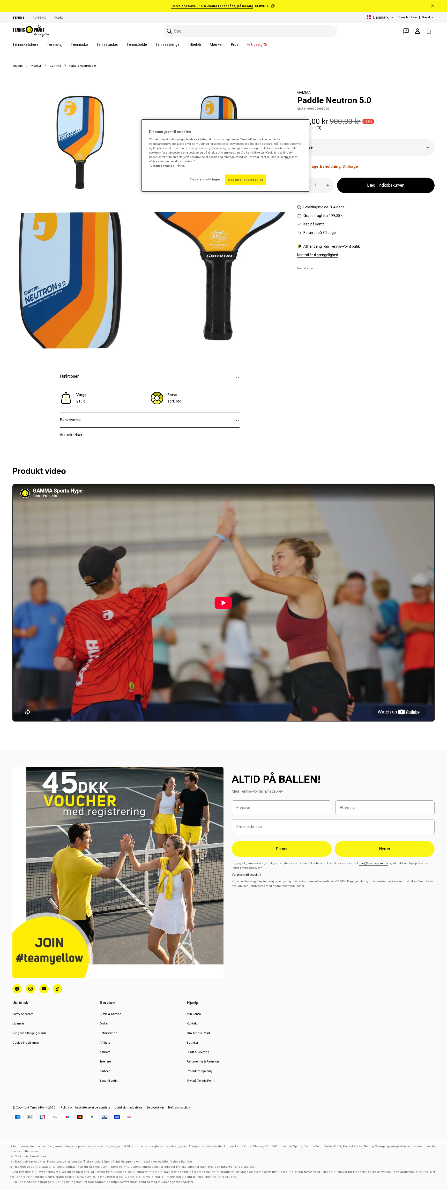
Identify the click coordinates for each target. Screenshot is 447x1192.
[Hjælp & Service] (406, 31)
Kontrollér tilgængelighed (317, 255)
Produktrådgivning (200, 1071)
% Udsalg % (257, 44)
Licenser (18, 1023)
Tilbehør (195, 44)
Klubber (105, 1071)
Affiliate (105, 1042)
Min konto (194, 1014)
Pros (235, 44)
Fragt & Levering (198, 1052)
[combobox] (250, 31)
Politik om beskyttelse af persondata (85, 1107)
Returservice (108, 1033)
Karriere (105, 1052)
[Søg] (169, 31)
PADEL (58, 17)
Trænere (105, 1061)
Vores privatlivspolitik (246, 874)
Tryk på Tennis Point (200, 1080)
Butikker (192, 1042)
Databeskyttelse (162, 166)
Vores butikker (407, 17)
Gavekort (428, 17)
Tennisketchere (25, 44)
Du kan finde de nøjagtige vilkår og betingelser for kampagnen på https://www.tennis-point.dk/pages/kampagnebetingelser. (103, 1182)
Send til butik (108, 1080)
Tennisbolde (136, 44)
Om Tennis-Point (198, 1033)
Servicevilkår (155, 1107)
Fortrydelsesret (22, 1014)
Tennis (18, 17)
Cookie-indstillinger (25, 1042)
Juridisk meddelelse (128, 1107)
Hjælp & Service (110, 1014)
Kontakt (192, 1023)
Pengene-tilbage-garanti (29, 1033)
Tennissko (79, 44)
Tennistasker (107, 44)
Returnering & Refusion (203, 1061)
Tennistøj (54, 44)
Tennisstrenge (167, 44)
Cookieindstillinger (205, 179)
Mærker (216, 44)
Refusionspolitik (179, 1107)
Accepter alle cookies (245, 179)
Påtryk (180, 166)
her (287, 157)
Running (39, 17)
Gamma (55, 65)
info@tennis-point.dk (373, 863)
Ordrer (104, 1023)
